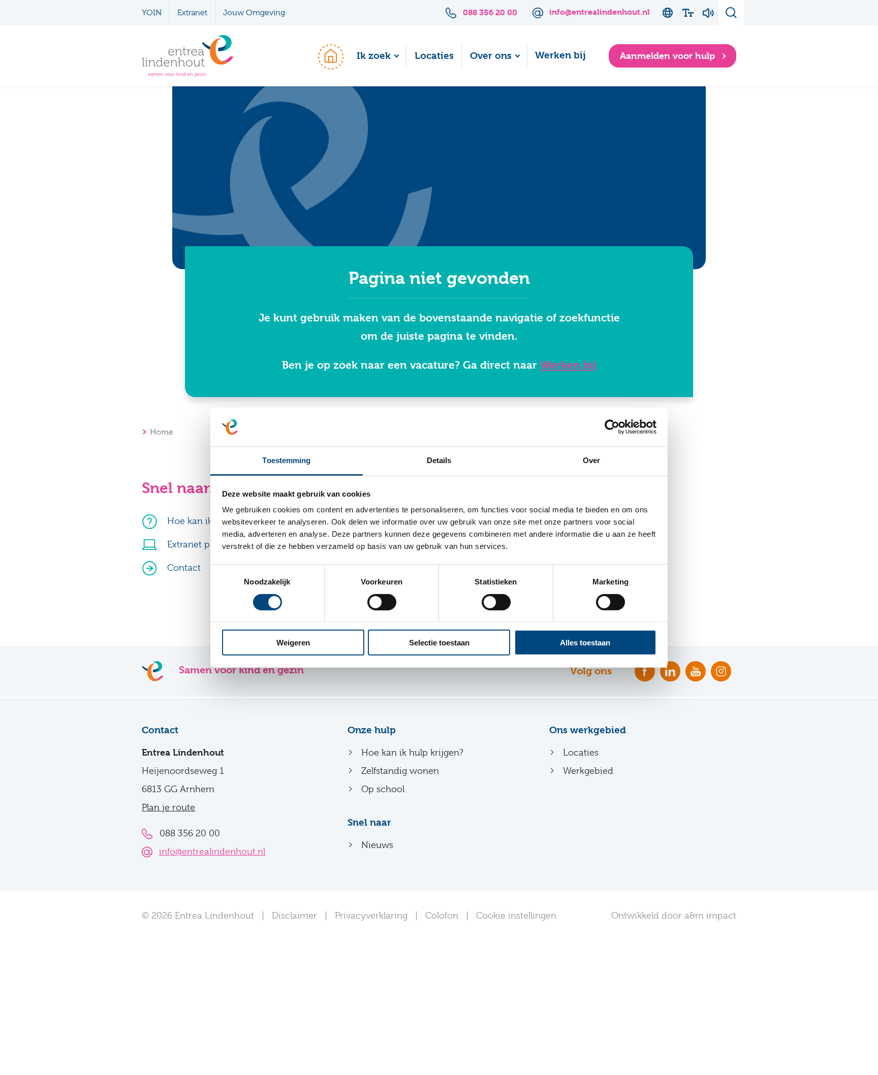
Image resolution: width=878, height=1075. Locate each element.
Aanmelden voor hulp (668, 55)
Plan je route (168, 807)
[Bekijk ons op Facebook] (645, 671)
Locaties (434, 55)
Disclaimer (294, 915)
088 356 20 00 (190, 833)
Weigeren (293, 642)
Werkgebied (588, 771)
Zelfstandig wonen (400, 771)
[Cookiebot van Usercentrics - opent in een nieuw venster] (612, 427)
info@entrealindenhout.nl (212, 851)
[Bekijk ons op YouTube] (695, 671)
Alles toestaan (585, 642)
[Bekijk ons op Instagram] (721, 671)
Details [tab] (439, 460)
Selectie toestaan (439, 642)
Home (325, 56)
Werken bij (560, 55)
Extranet (192, 12)
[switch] (381, 602)
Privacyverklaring (371, 915)
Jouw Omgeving (254, 12)
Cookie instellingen (516, 915)
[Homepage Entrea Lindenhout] (188, 56)
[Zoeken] (731, 12)
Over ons (491, 55)
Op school (382, 789)
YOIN (152, 12)
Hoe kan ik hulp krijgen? (412, 752)
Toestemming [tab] (286, 460)
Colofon (441, 915)
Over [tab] (591, 460)
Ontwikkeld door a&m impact (673, 915)
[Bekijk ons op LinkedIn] (670, 671)
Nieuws (377, 845)
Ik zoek (374, 55)
